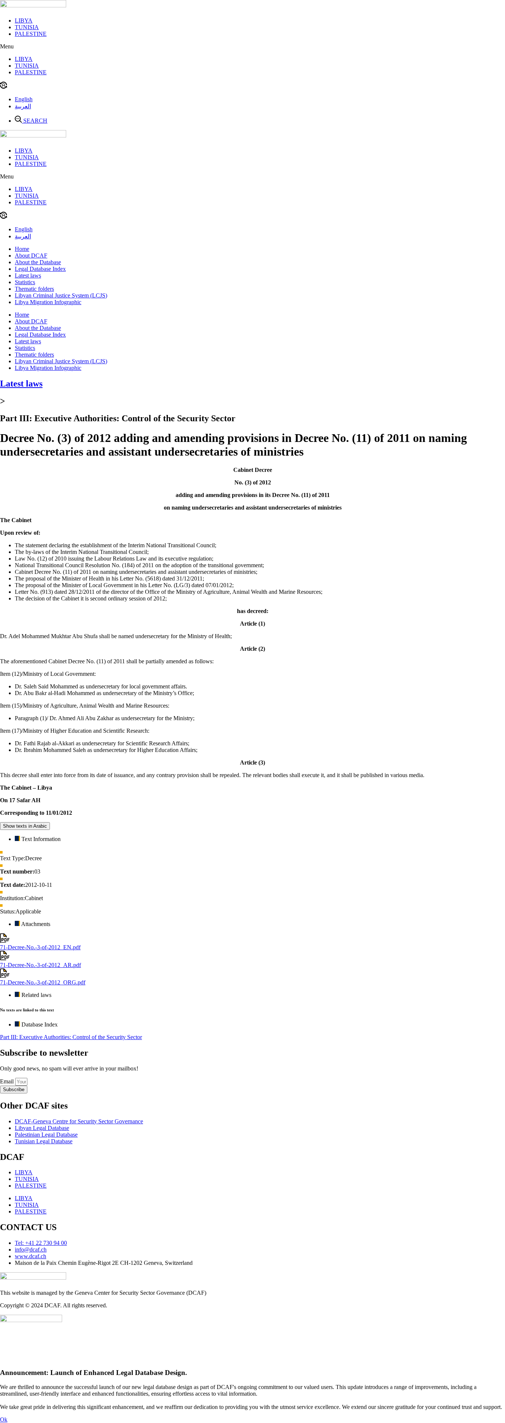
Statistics (25, 282)
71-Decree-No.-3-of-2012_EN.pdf (40, 947)
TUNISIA (27, 27)
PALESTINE (31, 34)
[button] (252, 46)
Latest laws (28, 275)
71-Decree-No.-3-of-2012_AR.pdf (40, 965)
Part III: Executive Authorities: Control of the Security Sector (71, 1037)
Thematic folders (34, 289)
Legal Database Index (40, 269)
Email (7, 1081)
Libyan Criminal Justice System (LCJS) (61, 295)
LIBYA (24, 20)
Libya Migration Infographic (48, 302)
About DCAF (31, 255)
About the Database (38, 262)
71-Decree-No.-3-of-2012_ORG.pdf (42, 982)
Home (22, 249)
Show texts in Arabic (25, 826)
